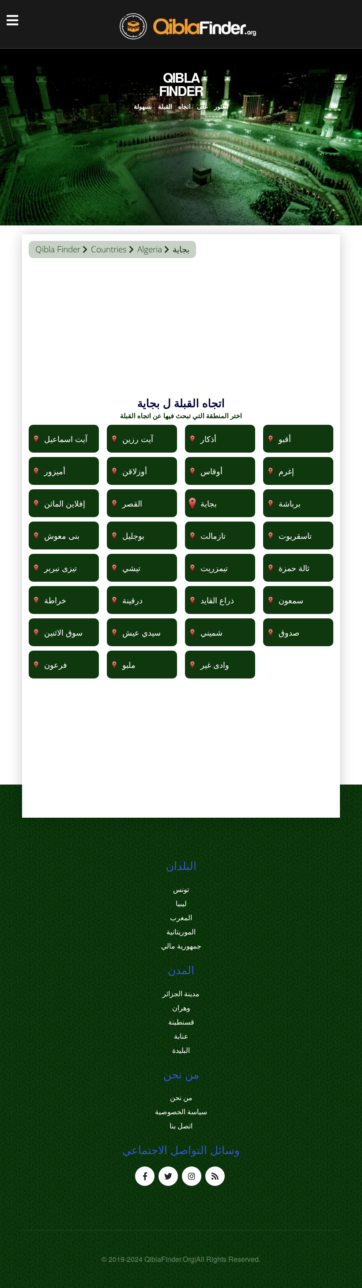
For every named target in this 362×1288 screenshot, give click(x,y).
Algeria (149, 249)
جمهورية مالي (181, 946)
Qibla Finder (57, 249)
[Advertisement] (181, 333)
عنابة (181, 1036)
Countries (109, 249)
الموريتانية (181, 932)
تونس (181, 889)
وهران (181, 1008)
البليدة (181, 1050)
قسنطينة (181, 1022)
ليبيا (181, 903)
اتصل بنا (181, 1126)
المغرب (181, 917)
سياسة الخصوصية (181, 1112)
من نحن (181, 1097)
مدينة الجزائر (181, 993)
